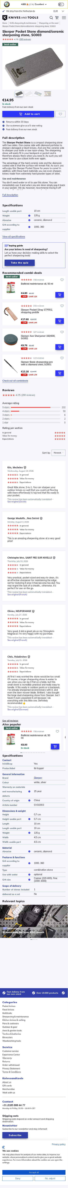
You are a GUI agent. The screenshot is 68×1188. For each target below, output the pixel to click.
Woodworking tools (11, 1041)
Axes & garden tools (12, 1030)
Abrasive (6, 220)
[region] (33, 71)
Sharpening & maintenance (15, 1016)
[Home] (20, 17)
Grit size (6, 879)
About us (6, 1082)
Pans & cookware (10, 1023)
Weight (6, 215)
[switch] (61, 4)
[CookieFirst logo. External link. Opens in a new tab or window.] (3, 1147)
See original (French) (17, 594)
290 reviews (25, 39)
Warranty (7, 1058)
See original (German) (17, 709)
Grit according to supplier (10, 226)
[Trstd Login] (63, 4)
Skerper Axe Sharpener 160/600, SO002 (38, 337)
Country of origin (10, 800)
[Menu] (64, 18)
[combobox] (58, 453)
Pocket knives (8, 1006)
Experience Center (11, 1054)
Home (4, 23)
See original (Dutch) (16, 501)
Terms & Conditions (11, 1072)
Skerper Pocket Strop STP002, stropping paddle (37, 311)
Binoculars (7, 1037)
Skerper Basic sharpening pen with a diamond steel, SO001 (37, 363)
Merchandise (8, 1089)
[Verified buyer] (25, 467)
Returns (6, 1061)
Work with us (8, 1092)
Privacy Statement (11, 1068)
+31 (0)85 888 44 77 (13, 1105)
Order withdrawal (11, 1065)
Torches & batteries (11, 1034)
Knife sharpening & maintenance (23, 23)
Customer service (10, 1051)
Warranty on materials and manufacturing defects (13, 791)
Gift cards (7, 1085)
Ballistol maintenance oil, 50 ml (37, 283)
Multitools (7, 1013)
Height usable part (11, 819)
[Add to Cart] (59, 295)
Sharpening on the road (48, 23)
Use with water (10, 874)
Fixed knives (8, 1009)
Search (51, 18)
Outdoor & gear (9, 1027)
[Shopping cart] (56, 18)
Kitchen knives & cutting (13, 1020)
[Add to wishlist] (60, 114)
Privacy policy (58, 1144)
